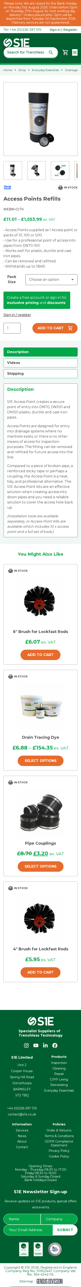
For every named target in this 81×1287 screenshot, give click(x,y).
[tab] (40, 352)
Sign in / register (17, 315)
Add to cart (51, 328)
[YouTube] (35, 1045)
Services (22, 1130)
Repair (59, 1074)
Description (18, 352)
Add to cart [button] (40, 655)
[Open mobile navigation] (75, 52)
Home (7, 70)
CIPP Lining (59, 1079)
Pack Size (11, 279)
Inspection (59, 1063)
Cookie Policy (59, 1156)
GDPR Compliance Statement (59, 1143)
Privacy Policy (59, 1151)
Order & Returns (59, 1130)
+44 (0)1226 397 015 (22, 1108)
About (22, 1141)
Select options (41, 761)
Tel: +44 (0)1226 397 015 (22, 29)
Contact (22, 1147)
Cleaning (59, 1068)
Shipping (15, 374)
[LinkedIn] (45, 1045)
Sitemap (26, 1281)
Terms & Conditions (59, 1136)
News (22, 1136)
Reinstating (59, 1085)
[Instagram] (26, 1045)
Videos (13, 363)
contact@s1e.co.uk (22, 1114)
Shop (22, 70)
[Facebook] (54, 1045)
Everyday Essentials (45, 70)
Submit (65, 1230)
